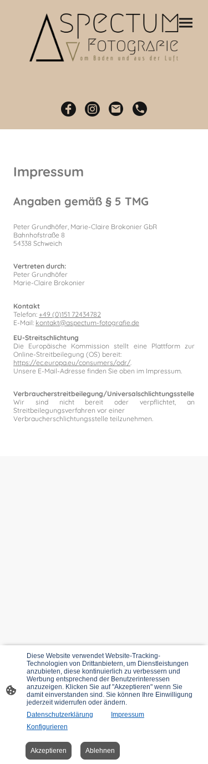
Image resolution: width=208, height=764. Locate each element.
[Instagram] (92, 109)
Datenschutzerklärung (60, 715)
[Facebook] (68, 109)
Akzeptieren (49, 751)
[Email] (116, 109)
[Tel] (140, 109)
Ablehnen (100, 751)
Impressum (127, 715)
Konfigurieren (47, 727)
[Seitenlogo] (104, 35)
